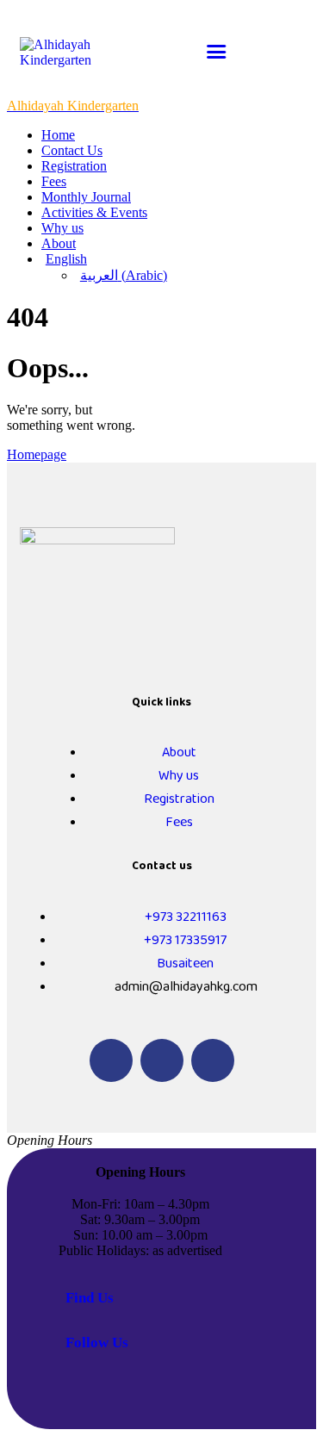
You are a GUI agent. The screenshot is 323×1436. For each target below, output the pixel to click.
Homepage (36, 454)
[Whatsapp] (161, 1060)
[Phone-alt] (111, 1060)
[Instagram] (212, 1060)
